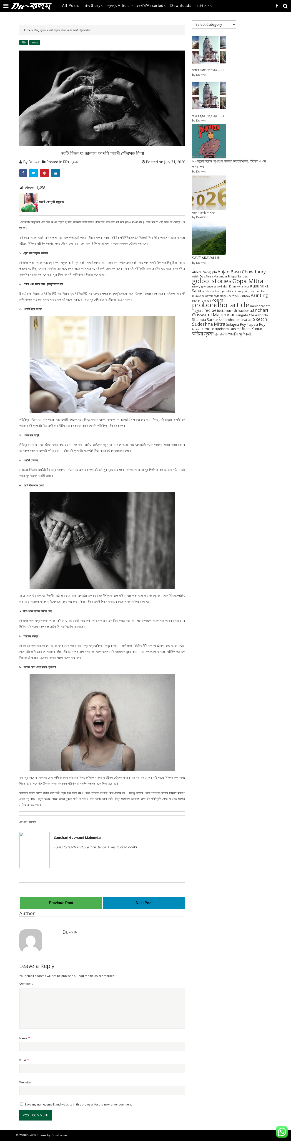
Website (25, 1082)
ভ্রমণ (209, 333)
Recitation (224, 310)
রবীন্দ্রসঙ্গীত (219, 334)
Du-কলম (34, 161)
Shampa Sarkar (205, 319)
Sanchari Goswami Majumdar (230, 312)
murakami (261, 291)
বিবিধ (36, 30)
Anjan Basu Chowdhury (242, 272)
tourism (196, 329)
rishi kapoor (240, 310)
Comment (26, 983)
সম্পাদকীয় (231, 334)
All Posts (70, 6)
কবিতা (197, 333)
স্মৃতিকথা (245, 334)
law (217, 291)
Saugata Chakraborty (252, 315)
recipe (210, 310)
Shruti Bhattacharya (233, 320)
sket (250, 320)
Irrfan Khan (228, 286)
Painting (259, 295)
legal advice (227, 291)
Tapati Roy (256, 324)
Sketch (260, 319)
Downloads (180, 6)
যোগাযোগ (203, 6)
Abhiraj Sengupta (204, 272)
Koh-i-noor (243, 286)
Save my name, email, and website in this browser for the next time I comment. (78, 1104)
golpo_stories (211, 280)
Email (24, 1060)
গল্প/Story (93, 6)
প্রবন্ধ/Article (118, 6)
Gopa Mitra (247, 281)
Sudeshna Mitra (208, 324)
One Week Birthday (238, 295)
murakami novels (202, 295)
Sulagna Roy (236, 324)
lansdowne (208, 291)
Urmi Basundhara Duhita (221, 328)
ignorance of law (211, 286)
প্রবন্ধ (43, 30)
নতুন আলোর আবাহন (203, 212)
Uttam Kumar (251, 328)
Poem (217, 300)
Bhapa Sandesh (238, 276)
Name (24, 1038)
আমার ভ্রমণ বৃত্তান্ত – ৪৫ (208, 115)
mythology (219, 295)
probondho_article (220, 304)
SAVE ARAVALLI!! (206, 257)
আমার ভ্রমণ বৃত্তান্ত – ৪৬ (208, 69)
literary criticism (244, 291)
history (196, 286)
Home (27, 30)
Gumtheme (59, 1135)
